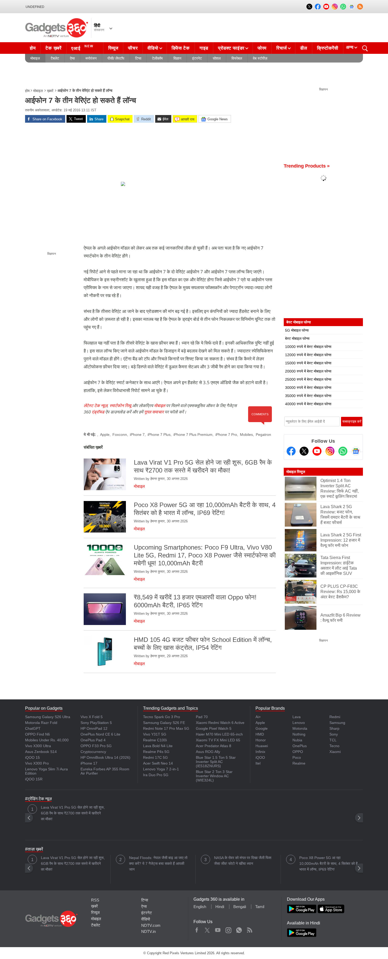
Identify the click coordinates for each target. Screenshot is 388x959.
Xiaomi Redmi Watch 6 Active (220, 723)
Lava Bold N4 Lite (158, 746)
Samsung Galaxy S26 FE (164, 723)
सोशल (217, 58)
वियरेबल (236, 58)
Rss (249, 929)
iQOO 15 (32, 757)
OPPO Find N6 (37, 734)
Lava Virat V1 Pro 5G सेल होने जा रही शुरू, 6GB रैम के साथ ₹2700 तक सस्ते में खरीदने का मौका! (73, 813)
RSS (95, 900)
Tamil (259, 906)
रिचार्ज (281, 48)
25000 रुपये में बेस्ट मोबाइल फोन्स (308, 379)
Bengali (239, 906)
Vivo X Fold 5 (92, 717)
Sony (333, 734)
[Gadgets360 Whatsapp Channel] (342, 451)
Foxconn (119, 434)
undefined (35, 7)
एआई (82, 47)
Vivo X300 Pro (37, 763)
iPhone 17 (89, 763)
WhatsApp (239, 929)
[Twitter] (304, 451)
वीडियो (153, 48)
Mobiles (246, 434)
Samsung (337, 723)
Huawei (261, 746)
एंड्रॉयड (98, 412)
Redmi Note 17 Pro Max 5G (166, 728)
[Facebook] (291, 451)
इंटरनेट (197, 58)
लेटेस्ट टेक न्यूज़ (95, 405)
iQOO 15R (33, 779)
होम (33, 48)
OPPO (297, 752)
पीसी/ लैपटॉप (115, 58)
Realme (298, 763)
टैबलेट (55, 58)
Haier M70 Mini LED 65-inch (219, 734)
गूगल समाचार (154, 412)
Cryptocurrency (93, 752)
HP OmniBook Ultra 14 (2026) (105, 757)
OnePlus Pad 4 (93, 740)
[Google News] (355, 451)
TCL (333, 740)
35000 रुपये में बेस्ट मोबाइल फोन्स (308, 396)
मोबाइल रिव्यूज (295, 472)
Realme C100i (155, 740)
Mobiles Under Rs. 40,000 (47, 740)
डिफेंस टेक (181, 48)
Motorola (299, 728)
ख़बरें (50, 91)
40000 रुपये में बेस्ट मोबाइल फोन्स (308, 404)
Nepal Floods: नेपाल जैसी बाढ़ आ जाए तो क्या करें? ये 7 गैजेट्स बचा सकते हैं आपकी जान (158, 863)
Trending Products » (307, 166)
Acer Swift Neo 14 (158, 763)
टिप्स (138, 58)
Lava (296, 717)
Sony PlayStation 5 (96, 723)
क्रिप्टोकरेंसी (327, 48)
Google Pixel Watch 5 (213, 728)
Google (261, 728)
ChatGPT (33, 728)
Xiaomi (335, 752)
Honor (260, 740)
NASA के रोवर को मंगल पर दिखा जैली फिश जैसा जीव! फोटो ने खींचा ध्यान (242, 861)
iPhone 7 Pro (226, 434)
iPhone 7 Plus (159, 434)
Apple (105, 434)
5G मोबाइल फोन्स (297, 330)
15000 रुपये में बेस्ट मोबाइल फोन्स (308, 363)
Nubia (297, 740)
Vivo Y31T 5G (154, 734)
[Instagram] (329, 451)
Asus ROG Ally (208, 752)
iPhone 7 (137, 434)
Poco (296, 757)
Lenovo (298, 723)
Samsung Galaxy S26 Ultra (47, 717)
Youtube (218, 929)
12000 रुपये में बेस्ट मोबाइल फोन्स (308, 355)
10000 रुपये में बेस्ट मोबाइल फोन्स (308, 347)
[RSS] (360, 6)
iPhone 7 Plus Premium (192, 434)
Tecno (334, 746)
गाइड (204, 48)
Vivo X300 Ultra (38, 746)
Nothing (298, 734)
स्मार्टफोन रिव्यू (120, 405)
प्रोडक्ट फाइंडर (231, 48)
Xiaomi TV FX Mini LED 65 (218, 740)
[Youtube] (317, 451)
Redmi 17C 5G (155, 757)
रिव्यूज (113, 48)
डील (303, 48)
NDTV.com (150, 925)
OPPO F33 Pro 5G (96, 746)
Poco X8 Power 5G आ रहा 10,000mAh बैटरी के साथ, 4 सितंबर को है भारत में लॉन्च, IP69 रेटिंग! (328, 863)
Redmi (334, 717)
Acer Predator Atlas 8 (213, 746)
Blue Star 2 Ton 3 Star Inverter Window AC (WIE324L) (214, 776)
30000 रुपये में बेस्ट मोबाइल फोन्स (308, 387)
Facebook (196, 929)
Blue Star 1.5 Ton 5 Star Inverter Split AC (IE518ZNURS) (216, 761)
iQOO (260, 757)
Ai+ (258, 717)
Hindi (219, 906)
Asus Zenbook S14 (41, 752)
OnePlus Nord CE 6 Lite (100, 734)
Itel (258, 763)
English (199, 906)
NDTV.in (148, 931)
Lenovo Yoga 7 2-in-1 (161, 769)
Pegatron (263, 434)
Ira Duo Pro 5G (155, 775)
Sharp (334, 728)
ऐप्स (72, 58)
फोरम (262, 48)
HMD (259, 734)
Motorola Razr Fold (41, 723)
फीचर (133, 48)
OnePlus (299, 746)
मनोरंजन (91, 58)
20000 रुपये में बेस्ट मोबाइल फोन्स (308, 371)
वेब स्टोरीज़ (260, 58)
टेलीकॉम (157, 58)
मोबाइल (35, 58)
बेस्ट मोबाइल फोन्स (297, 338)
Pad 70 (202, 717)
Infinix (260, 752)
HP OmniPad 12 (94, 728)
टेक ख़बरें (53, 48)
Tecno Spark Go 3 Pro (161, 717)
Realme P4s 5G (156, 752)
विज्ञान (177, 58)
